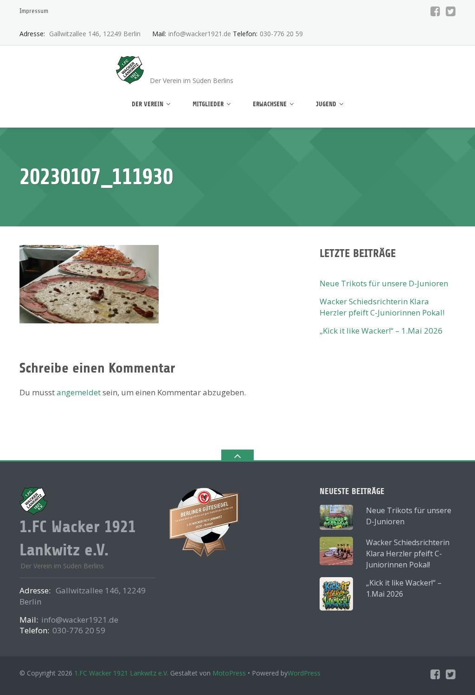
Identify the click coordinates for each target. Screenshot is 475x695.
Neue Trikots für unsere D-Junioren (384, 283)
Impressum (33, 10)
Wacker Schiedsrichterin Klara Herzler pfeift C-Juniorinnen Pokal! (382, 307)
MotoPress (229, 673)
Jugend (326, 104)
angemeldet (79, 392)
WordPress (304, 673)
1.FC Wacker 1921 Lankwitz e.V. (121, 673)
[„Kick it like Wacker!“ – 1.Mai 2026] (336, 594)
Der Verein (147, 104)
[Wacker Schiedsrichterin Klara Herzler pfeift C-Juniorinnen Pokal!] (336, 551)
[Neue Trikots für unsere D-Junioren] (336, 517)
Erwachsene (270, 104)
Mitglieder (208, 104)
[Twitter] (451, 11)
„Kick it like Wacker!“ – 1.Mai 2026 (381, 330)
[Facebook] (435, 11)
